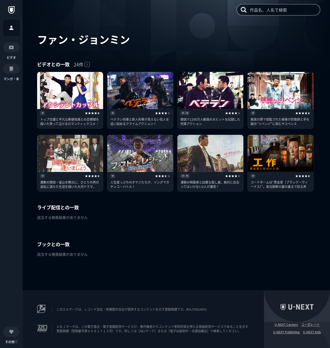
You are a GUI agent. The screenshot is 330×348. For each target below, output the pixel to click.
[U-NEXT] (11, 10)
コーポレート (310, 324)
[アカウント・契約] (11, 28)
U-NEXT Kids (312, 332)
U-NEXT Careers (286, 324)
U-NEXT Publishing (286, 332)
